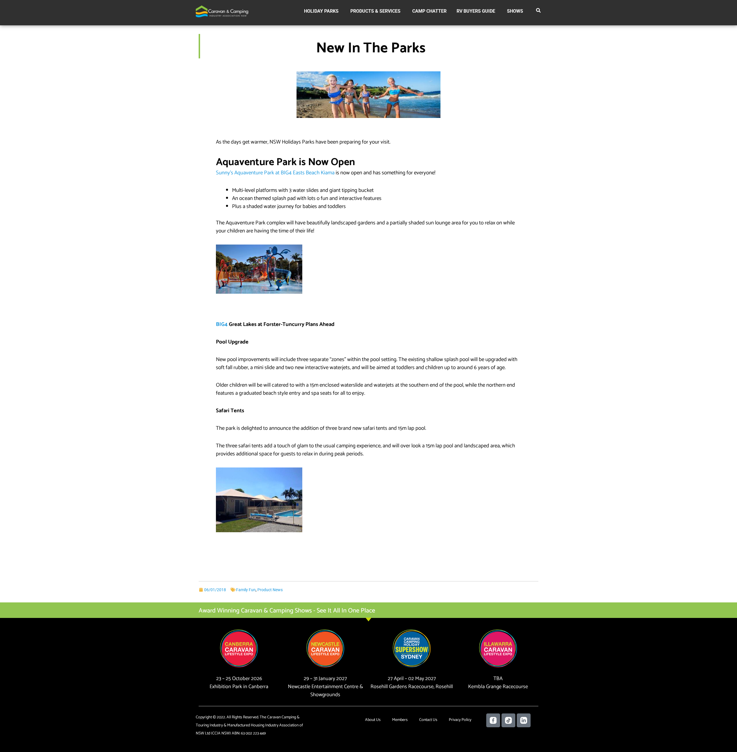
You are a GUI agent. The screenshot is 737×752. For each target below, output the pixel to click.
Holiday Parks (321, 11)
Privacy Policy (460, 720)
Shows (515, 11)
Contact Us (428, 720)
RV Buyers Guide (476, 11)
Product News (270, 589)
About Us (373, 720)
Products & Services (375, 11)
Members (400, 720)
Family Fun (246, 589)
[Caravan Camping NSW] (222, 11)
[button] (538, 11)
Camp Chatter (429, 11)
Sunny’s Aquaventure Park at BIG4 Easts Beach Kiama (275, 172)
